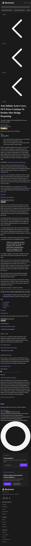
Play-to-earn (6, 305)
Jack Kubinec (5, 124)
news (4, 43)
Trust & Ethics (5, 534)
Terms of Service (6, 539)
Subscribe (23, 465)
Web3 (4, 101)
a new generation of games (17, 186)
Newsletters (5, 506)
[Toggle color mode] (28, 3)
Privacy (4, 537)
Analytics (4, 514)
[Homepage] (8, 3)
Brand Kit (4, 526)
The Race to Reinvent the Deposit (8, 377)
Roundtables (5, 511)
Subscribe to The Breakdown (7, 197)
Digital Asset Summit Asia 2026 (8, 326)
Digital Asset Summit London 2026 (9, 347)
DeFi (4, 72)
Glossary (4, 541)
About (3, 519)
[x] (9, 498)
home (4, 14)
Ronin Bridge (24, 147)
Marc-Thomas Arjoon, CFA (8, 397)
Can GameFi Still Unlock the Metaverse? (16, 162)
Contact (4, 524)
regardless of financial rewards (16, 265)
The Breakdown (4, 313)
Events (3, 509)
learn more (7, 344)
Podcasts (4, 504)
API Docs (4, 532)
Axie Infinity (3, 175)
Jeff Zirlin (5, 304)
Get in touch (17, 484)
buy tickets (3, 344)
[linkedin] (6, 498)
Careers (4, 521)
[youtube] (3, 498)
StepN (4, 307)
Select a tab (3, 411)
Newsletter (3, 194)
